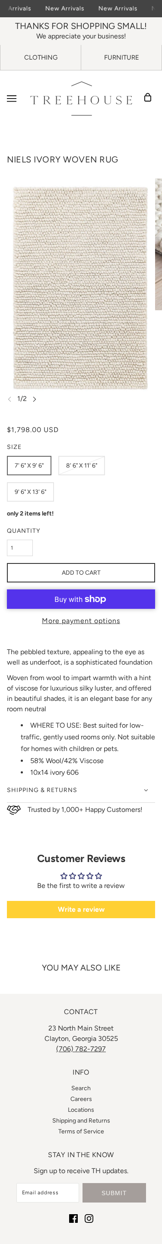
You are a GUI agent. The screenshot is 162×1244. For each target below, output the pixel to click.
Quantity (23, 531)
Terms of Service (81, 1131)
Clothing (40, 57)
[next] (34, 399)
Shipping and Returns (81, 1120)
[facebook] (73, 1218)
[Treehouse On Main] (81, 98)
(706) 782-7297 (81, 1049)
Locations (81, 1110)
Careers (81, 1099)
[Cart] (150, 98)
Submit (114, 1193)
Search (81, 1088)
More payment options (81, 621)
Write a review (81, 909)
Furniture (121, 57)
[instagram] (89, 1218)
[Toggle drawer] (11, 98)
